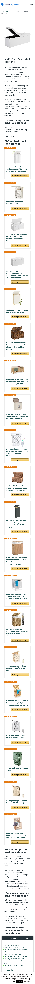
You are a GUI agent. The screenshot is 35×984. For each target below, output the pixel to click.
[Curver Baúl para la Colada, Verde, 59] (17, 758)
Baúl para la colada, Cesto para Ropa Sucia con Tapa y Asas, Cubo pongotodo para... (17, 452)
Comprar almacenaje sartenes (15, 947)
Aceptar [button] (19, 981)
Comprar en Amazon (20, 176)
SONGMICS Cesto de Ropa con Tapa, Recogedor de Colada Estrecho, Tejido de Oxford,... (16, 524)
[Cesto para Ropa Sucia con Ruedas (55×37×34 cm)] (17, 726)
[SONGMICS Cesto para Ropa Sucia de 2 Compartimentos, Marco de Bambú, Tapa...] (17, 298)
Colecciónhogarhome (9, 11)
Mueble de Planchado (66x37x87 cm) (14, 203)
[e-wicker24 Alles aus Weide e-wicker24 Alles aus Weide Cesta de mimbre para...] (17, 476)
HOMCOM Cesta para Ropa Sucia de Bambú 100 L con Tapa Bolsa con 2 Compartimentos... (16, 561)
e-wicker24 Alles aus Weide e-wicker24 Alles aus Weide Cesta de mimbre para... (16, 488)
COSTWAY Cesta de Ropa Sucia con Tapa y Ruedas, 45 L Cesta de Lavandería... (17, 416)
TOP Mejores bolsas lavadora (14, 959)
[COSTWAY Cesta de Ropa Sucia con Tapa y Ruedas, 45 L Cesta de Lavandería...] (17, 405)
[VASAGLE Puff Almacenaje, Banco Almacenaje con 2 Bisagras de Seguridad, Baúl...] (17, 225)
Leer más (27, 981)
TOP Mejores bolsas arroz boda (15, 965)
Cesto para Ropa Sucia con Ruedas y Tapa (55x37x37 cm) (16, 668)
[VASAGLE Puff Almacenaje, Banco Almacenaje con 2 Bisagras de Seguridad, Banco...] (17, 333)
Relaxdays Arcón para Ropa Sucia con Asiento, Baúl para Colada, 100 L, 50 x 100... (17, 382)
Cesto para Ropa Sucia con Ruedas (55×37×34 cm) (16, 737)
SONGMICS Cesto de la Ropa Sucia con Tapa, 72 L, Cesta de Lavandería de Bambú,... (17, 169)
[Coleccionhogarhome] (10, 4)
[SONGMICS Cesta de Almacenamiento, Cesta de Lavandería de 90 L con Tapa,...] (17, 619)
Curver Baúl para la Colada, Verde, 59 (17, 769)
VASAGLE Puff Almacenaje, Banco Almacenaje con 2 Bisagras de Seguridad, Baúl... (16, 237)
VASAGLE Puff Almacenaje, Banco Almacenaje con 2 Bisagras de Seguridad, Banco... (16, 346)
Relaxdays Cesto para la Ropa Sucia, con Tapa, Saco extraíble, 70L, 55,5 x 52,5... (17, 835)
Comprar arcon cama (12, 945)
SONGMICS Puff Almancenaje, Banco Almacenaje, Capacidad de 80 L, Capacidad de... (17, 274)
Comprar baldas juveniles (13, 954)
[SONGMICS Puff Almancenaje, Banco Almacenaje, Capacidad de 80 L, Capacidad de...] (17, 261)
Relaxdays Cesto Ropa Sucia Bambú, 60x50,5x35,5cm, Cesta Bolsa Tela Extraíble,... (17, 703)
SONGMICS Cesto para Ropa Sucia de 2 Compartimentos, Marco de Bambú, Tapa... (17, 310)
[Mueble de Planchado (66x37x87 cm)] (17, 192)
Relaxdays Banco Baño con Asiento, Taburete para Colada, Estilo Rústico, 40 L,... (17, 596)
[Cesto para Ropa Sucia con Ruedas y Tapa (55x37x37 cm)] (17, 656)
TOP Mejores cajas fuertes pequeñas (16, 956)
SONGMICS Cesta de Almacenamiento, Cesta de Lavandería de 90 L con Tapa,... (17, 632)
